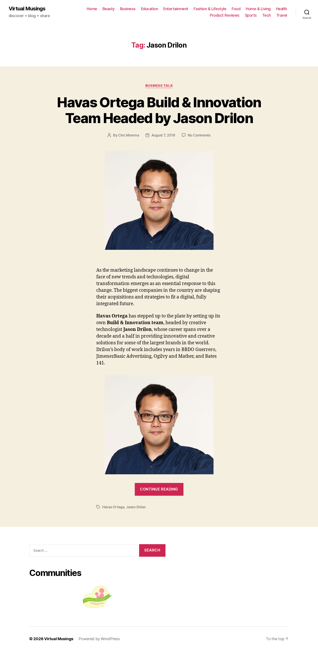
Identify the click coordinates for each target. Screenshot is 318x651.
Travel (281, 15)
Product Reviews (224, 15)
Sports (251, 15)
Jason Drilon (136, 507)
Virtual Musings (27, 8)
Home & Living (258, 8)
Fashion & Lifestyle (210, 8)
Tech (266, 15)
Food (236, 8)
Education (149, 8)
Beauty (109, 8)
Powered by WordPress (99, 639)
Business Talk (159, 86)
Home (92, 8)
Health (281, 8)
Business (128, 8)
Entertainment (175, 8)
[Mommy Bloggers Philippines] (97, 597)
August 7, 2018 (163, 135)
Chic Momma (128, 135)
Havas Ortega (113, 507)
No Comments (199, 135)
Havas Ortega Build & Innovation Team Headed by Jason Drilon (159, 110)
